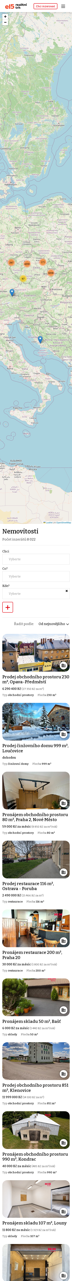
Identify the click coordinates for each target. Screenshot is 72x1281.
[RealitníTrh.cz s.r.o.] (14, 6)
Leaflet (49, 522)
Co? (4, 568)
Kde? (5, 586)
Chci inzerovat (45, 6)
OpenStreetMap (63, 522)
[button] (43, 262)
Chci (5, 551)
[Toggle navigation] (64, 6)
